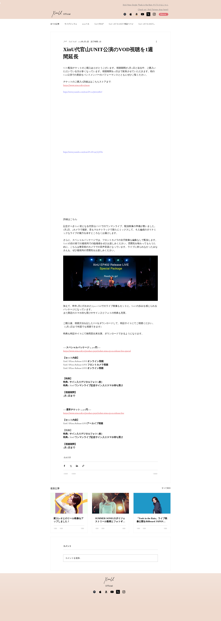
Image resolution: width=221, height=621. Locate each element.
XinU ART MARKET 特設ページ (121, 24)
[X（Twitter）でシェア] (70, 466)
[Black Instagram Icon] (154, 14)
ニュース (85, 24)
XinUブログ (99, 24)
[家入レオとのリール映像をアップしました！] (69, 503)
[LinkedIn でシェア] (77, 466)
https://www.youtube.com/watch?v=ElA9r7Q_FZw (83, 152)
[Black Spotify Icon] (125, 14)
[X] (148, 14)
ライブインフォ (70, 24)
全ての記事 (54, 24)
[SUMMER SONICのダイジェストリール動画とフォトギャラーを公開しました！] (110, 503)
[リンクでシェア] (83, 466)
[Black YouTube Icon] (142, 14)
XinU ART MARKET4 (146, 24)
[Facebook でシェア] (64, 466)
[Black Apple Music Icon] (131, 14)
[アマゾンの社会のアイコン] (137, 14)
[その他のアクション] (156, 41)
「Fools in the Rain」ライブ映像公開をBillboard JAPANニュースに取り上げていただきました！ (152, 520)
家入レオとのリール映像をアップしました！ (69, 520)
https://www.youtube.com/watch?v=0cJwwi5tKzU (82, 92)
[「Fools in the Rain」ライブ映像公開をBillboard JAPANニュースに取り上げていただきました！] (152, 503)
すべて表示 (166, 488)
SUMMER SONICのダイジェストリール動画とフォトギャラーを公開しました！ (110, 520)
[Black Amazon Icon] (106, 592)
